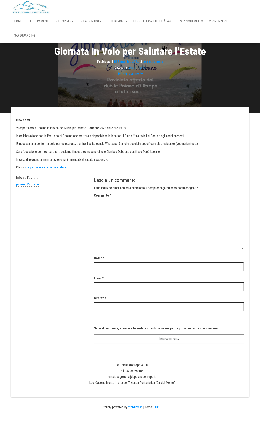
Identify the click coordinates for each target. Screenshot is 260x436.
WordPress (135, 407)
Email (99, 278)
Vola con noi (90, 21)
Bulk (156, 407)
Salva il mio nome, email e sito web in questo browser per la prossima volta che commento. (157, 328)
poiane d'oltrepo (153, 62)
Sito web (100, 298)
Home (18, 21)
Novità (142, 67)
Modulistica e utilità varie (153, 21)
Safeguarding (24, 35)
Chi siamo (64, 21)
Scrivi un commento (130, 73)
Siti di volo (116, 21)
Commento (102, 195)
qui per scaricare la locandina (45, 167)
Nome (99, 258)
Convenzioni (218, 21)
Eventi (132, 67)
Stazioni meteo (191, 21)
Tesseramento (39, 21)
